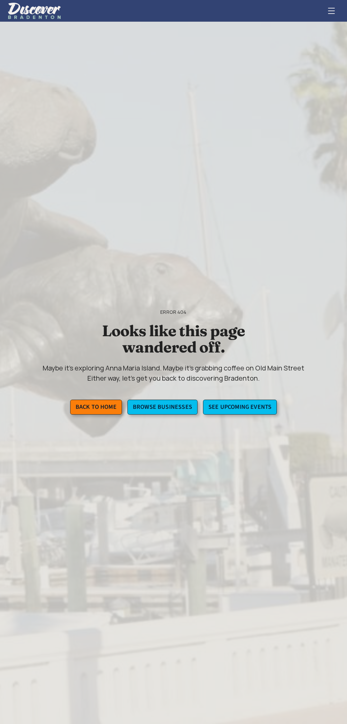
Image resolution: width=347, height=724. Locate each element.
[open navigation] (331, 10)
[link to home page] (34, 11)
